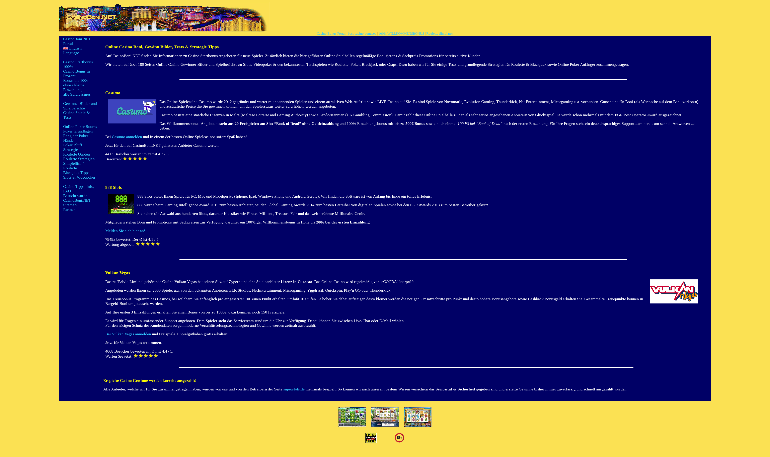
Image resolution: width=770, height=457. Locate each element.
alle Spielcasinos (77, 94)
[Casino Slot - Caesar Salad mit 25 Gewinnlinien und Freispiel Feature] (385, 425)
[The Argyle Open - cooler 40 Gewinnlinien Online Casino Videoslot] (352, 425)
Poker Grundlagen (78, 131)
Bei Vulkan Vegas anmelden (128, 334)
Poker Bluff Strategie (72, 147)
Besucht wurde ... (77, 195)
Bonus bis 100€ (75, 80)
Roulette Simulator (439, 33)
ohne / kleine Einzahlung (73, 87)
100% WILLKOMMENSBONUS (401, 33)
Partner (69, 209)
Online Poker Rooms (80, 126)
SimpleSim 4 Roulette (73, 165)
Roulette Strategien (79, 159)
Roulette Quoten (76, 154)
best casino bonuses (362, 33)
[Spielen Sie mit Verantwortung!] (371, 441)
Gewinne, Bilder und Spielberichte (80, 105)
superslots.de (294, 389)
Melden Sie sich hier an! (125, 230)
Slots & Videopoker (79, 177)
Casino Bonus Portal (331, 33)
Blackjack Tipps (76, 172)
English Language (72, 50)
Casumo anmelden (127, 136)
